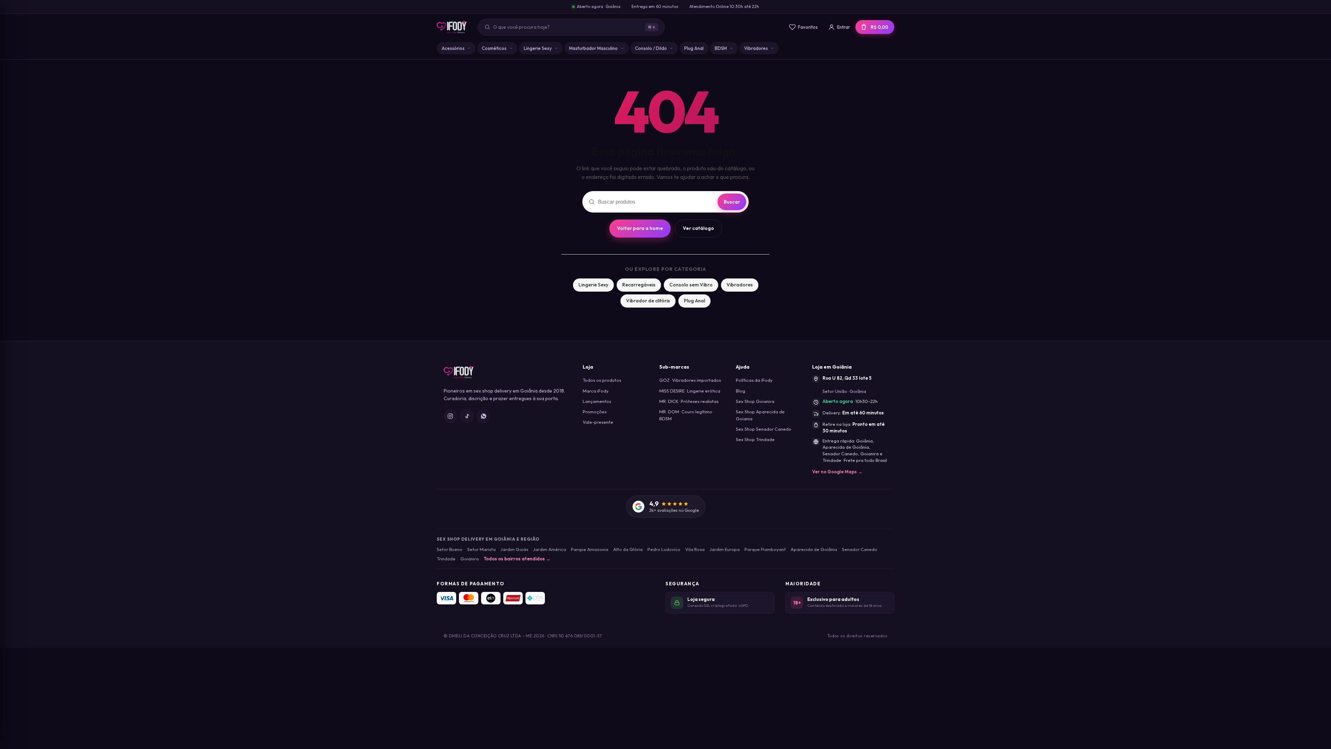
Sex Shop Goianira (755, 401)
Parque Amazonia (589, 549)
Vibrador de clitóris (648, 301)
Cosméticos (494, 48)
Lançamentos (597, 401)
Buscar (732, 202)
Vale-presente (598, 422)
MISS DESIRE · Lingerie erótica (689, 391)
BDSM (721, 48)
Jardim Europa (725, 549)
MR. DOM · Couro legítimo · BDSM (686, 415)
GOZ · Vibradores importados (690, 380)
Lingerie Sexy (538, 48)
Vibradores (756, 48)
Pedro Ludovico (663, 549)
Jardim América (549, 549)
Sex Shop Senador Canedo (763, 429)
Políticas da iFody (754, 380)
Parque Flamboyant (765, 549)
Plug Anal (694, 48)
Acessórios (453, 48)
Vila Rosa (695, 549)
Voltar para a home (640, 228)
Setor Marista (481, 549)
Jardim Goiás (514, 549)
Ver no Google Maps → (837, 471)
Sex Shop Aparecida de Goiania (760, 415)
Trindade (446, 558)
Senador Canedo (859, 549)
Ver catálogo (698, 228)
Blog (740, 391)
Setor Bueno (449, 549)
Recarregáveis (638, 285)
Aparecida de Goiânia (814, 549)
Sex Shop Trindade (755, 439)
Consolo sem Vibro (691, 285)
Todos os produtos (602, 380)
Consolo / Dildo (651, 48)
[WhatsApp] (483, 416)
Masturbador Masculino (593, 48)
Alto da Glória (628, 549)
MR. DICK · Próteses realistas (689, 401)
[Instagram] (450, 416)
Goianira (469, 558)
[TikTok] (466, 416)
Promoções (595, 411)
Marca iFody (596, 391)
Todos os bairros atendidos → (517, 558)
